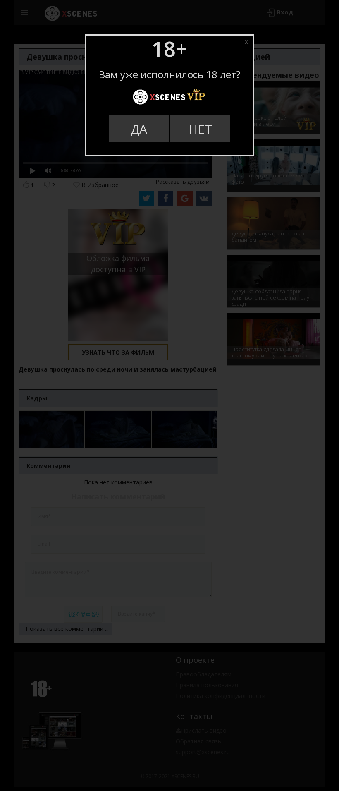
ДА (139, 128)
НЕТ (200, 128)
